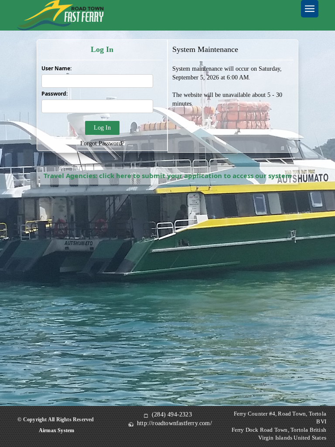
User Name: (56, 68)
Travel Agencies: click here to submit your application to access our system (168, 175)
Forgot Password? (102, 143)
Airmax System (57, 430)
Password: (54, 93)
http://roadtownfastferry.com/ (174, 423)
